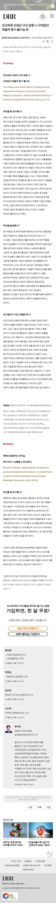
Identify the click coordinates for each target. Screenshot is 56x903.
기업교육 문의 (28, 869)
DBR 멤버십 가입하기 (28, 634)
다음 (48, 807)
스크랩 (52, 41)
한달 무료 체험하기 (28, 628)
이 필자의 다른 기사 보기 (14, 663)
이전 (30, 807)
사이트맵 (47, 865)
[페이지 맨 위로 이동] (49, 854)
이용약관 (28, 861)
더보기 (43, 41)
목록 (39, 807)
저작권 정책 (40, 861)
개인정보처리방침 (12, 865)
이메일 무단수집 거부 (31, 865)
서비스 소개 (16, 861)
